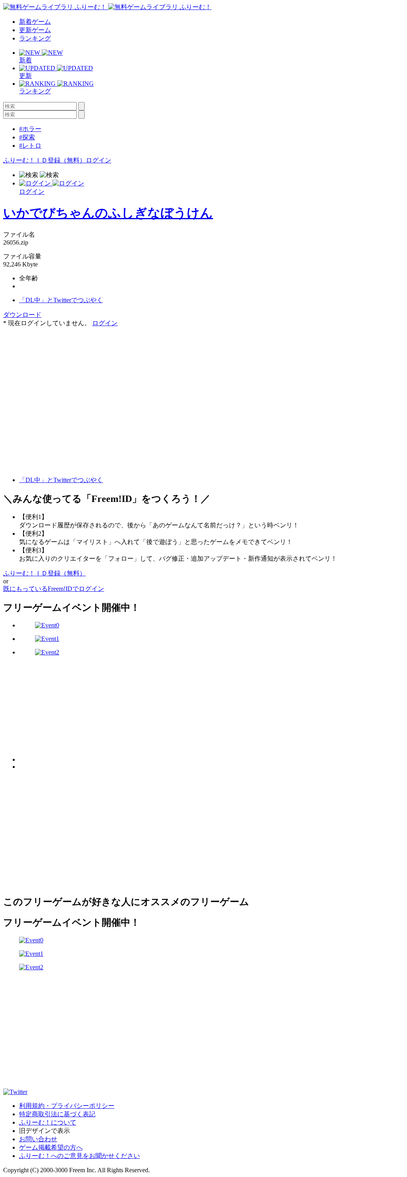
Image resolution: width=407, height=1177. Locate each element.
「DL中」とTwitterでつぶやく (61, 300)
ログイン (98, 160)
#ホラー (30, 128)
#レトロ (30, 145)
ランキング (35, 38)
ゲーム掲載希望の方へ (51, 1147)
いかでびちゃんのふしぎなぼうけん (108, 213)
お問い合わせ (38, 1139)
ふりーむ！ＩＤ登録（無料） (44, 160)
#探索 (27, 137)
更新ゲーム (35, 30)
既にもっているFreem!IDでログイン (53, 588)
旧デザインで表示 (44, 1130)
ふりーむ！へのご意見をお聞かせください (79, 1155)
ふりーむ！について (47, 1122)
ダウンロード (22, 314)
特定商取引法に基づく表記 (57, 1114)
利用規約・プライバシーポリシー (66, 1105)
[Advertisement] (62, 377)
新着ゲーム (35, 21)
